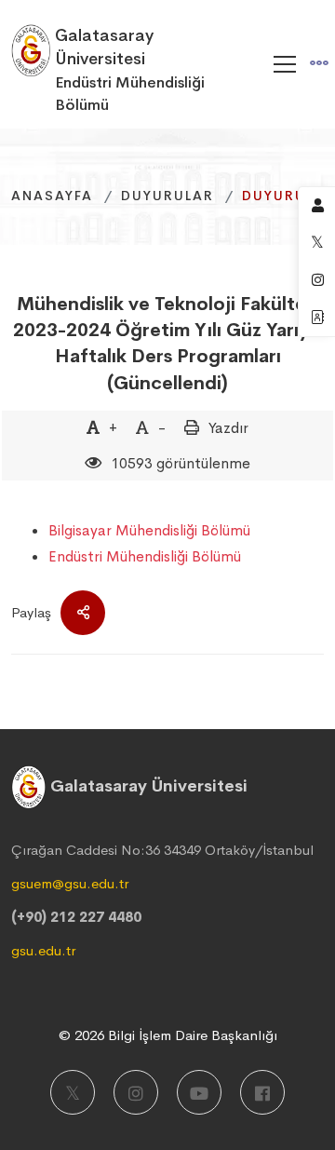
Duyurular (167, 195)
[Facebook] (262, 1092)
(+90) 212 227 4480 (76, 917)
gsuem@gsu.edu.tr (69, 883)
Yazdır (228, 428)
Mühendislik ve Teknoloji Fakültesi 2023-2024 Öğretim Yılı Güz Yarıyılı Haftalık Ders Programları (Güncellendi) (168, 343)
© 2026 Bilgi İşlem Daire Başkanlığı (168, 1035)
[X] (72, 1092)
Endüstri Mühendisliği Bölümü (144, 556)
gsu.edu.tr (43, 950)
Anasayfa (52, 195)
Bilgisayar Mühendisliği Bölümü (149, 530)
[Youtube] (199, 1092)
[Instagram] (136, 1092)
